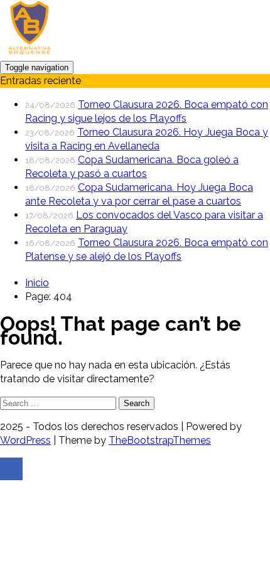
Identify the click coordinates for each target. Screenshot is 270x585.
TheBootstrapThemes (160, 440)
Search (136, 403)
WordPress (25, 440)
